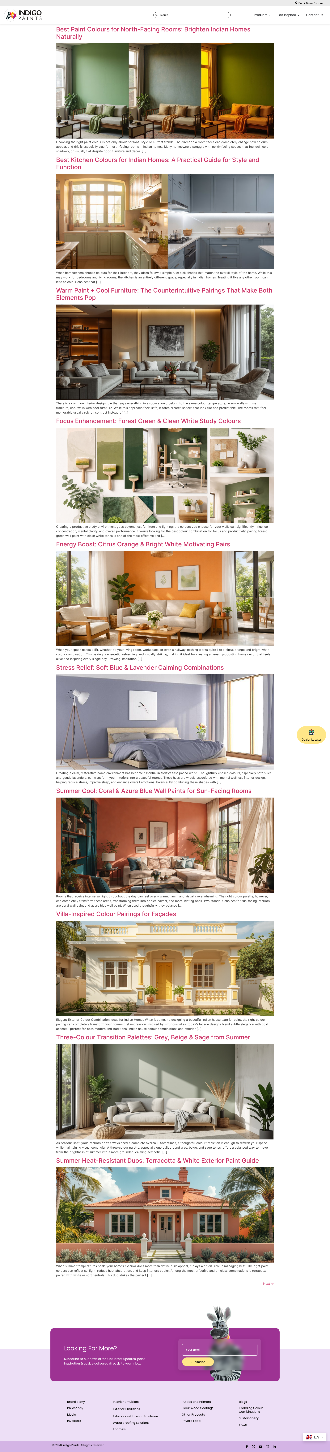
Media (71, 1414)
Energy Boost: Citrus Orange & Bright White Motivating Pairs (143, 544)
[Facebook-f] (246, 1446)
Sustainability (249, 1418)
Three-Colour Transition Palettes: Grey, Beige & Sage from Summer (153, 1037)
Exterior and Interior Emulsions (135, 1416)
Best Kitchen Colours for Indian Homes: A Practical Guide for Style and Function (157, 163)
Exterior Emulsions (126, 1409)
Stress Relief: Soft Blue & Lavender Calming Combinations (140, 667)
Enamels (119, 1429)
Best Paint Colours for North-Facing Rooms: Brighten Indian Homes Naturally (153, 33)
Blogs (243, 1402)
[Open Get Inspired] (298, 15)
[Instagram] (267, 1446)
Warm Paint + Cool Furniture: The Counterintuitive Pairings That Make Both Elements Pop (164, 294)
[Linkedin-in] (274, 1446)
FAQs (243, 1424)
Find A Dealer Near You (311, 3)
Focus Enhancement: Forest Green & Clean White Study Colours (148, 421)
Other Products (193, 1414)
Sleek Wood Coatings (197, 1408)
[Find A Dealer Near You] (296, 3)
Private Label (191, 1421)
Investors (74, 1421)
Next (268, 1283)
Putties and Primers (196, 1402)
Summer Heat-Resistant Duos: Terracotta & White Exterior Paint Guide (157, 1160)
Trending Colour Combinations (251, 1410)
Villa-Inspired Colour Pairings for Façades (116, 914)
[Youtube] (260, 1446)
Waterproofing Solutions (131, 1423)
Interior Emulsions (126, 1402)
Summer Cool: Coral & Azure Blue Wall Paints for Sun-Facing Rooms (154, 791)
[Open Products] (269, 15)
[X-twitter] (253, 1446)
